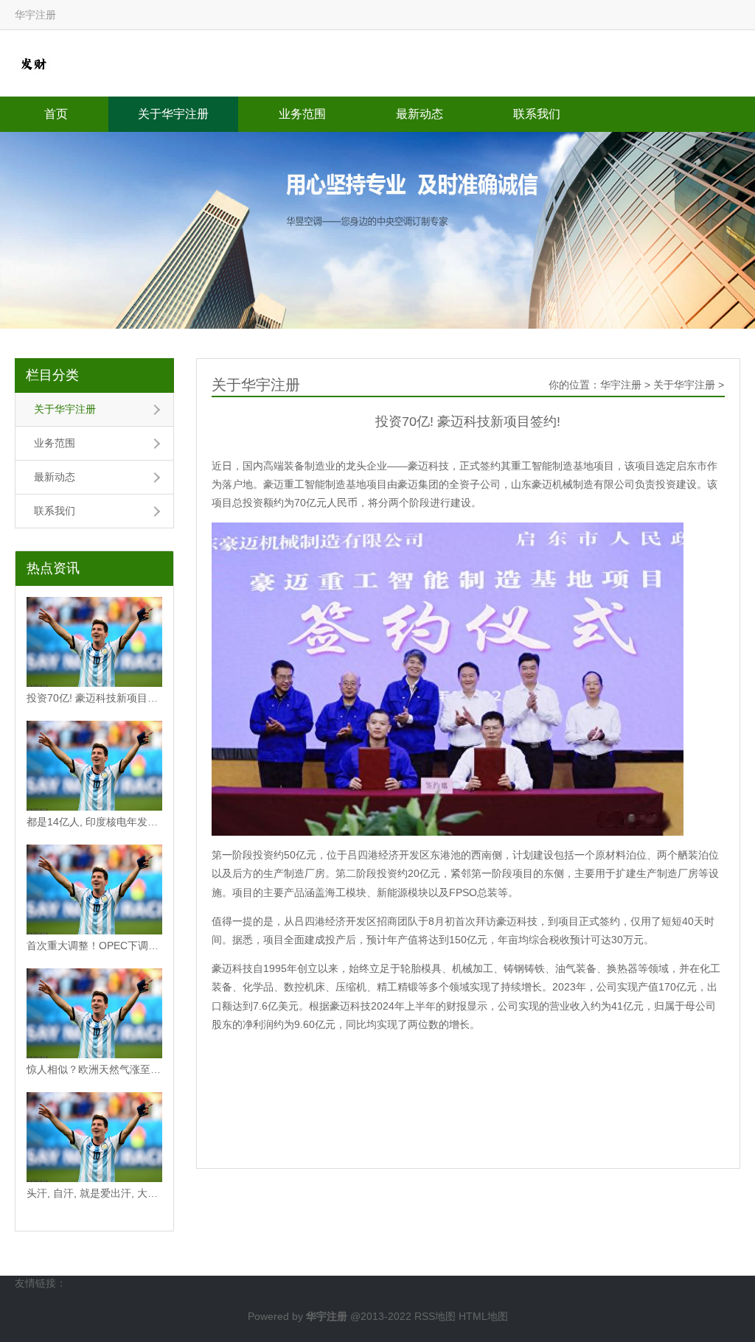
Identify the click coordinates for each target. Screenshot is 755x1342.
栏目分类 (52, 375)
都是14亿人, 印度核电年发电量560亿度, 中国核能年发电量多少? (94, 822)
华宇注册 (620, 385)
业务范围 (302, 114)
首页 (56, 114)
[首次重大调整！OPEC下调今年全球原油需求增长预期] (94, 889)
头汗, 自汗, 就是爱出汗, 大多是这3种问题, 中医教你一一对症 (94, 1193)
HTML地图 (483, 1316)
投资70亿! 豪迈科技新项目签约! (94, 698)
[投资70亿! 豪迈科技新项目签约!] (94, 642)
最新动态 (419, 114)
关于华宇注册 (173, 114)
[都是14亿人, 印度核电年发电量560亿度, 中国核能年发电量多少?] (94, 766)
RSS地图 (435, 1316)
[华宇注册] (33, 63)
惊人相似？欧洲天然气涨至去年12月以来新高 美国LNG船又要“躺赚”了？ (94, 1069)
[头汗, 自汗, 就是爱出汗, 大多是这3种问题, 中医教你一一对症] (94, 1137)
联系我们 (536, 114)
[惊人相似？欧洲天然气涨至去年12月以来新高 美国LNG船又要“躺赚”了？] (94, 1013)
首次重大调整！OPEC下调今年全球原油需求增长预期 (94, 945)
